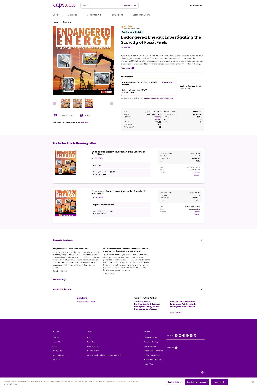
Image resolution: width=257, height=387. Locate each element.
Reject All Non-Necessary (197, 382)
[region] (128, 382)
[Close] (253, 382)
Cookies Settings (174, 382)
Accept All (219, 382)
